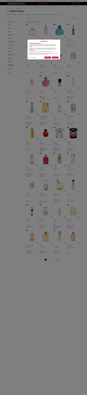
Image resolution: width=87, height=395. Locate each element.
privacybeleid (31, 50)
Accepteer (55, 57)
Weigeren (47, 57)
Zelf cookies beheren (32, 57)
